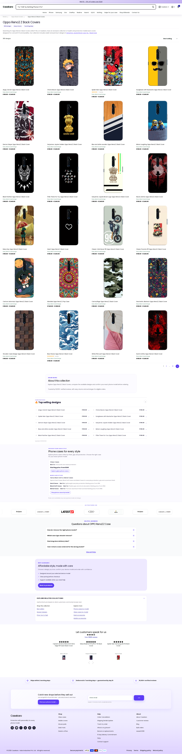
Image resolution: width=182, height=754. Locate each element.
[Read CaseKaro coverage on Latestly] (48, 511)
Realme (79, 12)
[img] (91, 635)
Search (153, 7)
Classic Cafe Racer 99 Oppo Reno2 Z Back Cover (108, 249)
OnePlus (72, 12)
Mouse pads (62, 724)
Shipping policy (145, 750)
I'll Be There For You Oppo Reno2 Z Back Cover (62, 197)
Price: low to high (42, 615)
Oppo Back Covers (17, 17)
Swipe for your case (110, 12)
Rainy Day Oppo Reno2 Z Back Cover (15, 249)
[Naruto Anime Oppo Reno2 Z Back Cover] (157, 173)
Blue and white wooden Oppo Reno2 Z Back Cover (108, 144)
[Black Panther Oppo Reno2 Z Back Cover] (24, 173)
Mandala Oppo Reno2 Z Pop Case (58, 301)
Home (45, 12)
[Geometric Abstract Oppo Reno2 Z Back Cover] (157, 277)
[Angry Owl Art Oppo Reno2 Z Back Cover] (24, 66)
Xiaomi (86, 12)
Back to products (46, 585)
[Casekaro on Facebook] (25, 727)
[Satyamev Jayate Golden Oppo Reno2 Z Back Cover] (68, 120)
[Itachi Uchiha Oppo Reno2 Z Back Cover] (157, 330)
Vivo (65, 12)
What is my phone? (103, 728)
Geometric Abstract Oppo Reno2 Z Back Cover (151, 301)
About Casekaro (141, 717)
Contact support (102, 742)
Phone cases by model (81, 609)
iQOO (93, 12)
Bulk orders (140, 728)
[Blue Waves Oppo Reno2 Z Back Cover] (68, 330)
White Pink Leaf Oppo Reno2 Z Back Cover (105, 354)
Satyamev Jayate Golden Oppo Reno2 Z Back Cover (64, 144)
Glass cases (62, 717)
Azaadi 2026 (140, 731)
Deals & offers (63, 731)
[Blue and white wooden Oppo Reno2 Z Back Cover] (113, 120)
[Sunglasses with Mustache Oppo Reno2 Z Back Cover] (157, 66)
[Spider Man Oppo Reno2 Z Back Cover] (113, 66)
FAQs (99, 738)
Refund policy (158, 750)
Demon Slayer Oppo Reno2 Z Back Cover (16, 144)
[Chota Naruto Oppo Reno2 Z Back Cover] (68, 66)
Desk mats (61, 728)
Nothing (99, 12)
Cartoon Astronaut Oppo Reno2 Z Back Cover (18, 301)
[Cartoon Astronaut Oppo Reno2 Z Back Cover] (24, 277)
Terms (136, 750)
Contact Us (135, 12)
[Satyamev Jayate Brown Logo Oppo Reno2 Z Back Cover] (113, 173)
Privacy (129, 750)
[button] (164, 7)
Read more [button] (93, 33)
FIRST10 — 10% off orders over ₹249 (91, 2)
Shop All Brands (125, 12)
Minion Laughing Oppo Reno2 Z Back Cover (150, 144)
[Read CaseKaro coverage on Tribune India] (121, 511)
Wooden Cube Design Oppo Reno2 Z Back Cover (19, 354)
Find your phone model (48, 702)
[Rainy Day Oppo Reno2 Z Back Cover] (24, 225)
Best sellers (40, 609)
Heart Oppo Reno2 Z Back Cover (57, 249)
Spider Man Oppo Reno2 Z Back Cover (104, 90)
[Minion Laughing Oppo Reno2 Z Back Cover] (157, 120)
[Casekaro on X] (34, 727)
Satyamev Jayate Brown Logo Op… (77, 33)
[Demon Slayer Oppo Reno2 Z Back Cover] (24, 120)
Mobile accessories (80, 618)
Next (177, 366)
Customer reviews (142, 721)
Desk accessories (79, 615)
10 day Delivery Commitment (107, 735)
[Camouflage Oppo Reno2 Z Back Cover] (113, 277)
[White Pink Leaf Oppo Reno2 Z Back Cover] (113, 330)
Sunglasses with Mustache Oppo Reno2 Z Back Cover (153, 90)
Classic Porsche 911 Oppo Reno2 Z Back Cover (151, 249)
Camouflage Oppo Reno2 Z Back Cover (105, 301)
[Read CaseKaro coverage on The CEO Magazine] (72, 511)
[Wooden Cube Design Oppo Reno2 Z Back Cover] (24, 330)
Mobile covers (62, 721)
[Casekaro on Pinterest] (16, 727)
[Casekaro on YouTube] (21, 727)
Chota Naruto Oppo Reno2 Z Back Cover (60, 90)
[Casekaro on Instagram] (12, 727)
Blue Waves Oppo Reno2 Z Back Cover (59, 354)
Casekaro (16, 715)
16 (172, 366)
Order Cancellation (103, 717)
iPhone (51, 12)
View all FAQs (91, 552)
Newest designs (42, 612)
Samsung (59, 12)
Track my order (102, 724)
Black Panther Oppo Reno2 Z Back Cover (16, 197)
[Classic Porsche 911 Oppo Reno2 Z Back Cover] (157, 225)
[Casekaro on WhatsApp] (29, 727)
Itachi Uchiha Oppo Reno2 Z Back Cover (149, 354)
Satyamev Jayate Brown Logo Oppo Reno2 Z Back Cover (110, 197)
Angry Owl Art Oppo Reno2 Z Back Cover (16, 90)
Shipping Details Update (105, 721)
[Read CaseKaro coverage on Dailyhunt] (96, 511)
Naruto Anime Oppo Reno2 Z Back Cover (149, 197)
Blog (137, 724)
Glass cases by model (81, 612)
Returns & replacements (105, 731)
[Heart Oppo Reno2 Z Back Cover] (68, 225)
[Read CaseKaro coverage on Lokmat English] (24, 511)
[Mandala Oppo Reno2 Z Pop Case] (68, 277)
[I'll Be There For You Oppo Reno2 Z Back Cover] (68, 173)
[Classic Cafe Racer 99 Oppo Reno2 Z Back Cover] (113, 225)
